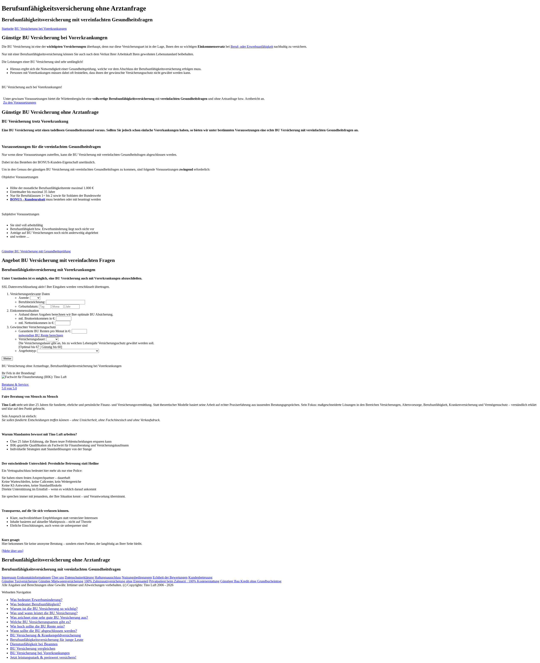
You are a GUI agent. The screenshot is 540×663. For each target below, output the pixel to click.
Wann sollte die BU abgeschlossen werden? (43, 631)
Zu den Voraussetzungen (19, 102)
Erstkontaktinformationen (34, 577)
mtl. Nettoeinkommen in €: (36, 323)
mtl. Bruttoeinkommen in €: (37, 318)
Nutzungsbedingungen (137, 577)
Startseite (8, 28)
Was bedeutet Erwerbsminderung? (36, 600)
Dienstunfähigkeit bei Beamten (34, 644)
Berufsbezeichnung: (32, 302)
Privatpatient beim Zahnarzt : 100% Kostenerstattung (184, 581)
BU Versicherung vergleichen (32, 648)
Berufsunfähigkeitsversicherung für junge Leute (46, 639)
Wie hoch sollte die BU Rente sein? (37, 626)
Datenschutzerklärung (79, 577)
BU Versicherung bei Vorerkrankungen (41, 28)
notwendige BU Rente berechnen (41, 335)
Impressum (9, 577)
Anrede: (24, 298)
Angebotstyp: (27, 351)
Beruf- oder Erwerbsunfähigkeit (252, 46)
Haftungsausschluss (108, 577)
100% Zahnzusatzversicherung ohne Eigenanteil (116, 581)
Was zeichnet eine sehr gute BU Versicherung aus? (49, 617)
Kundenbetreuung (200, 577)
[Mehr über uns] (12, 551)
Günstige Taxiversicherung (20, 581)
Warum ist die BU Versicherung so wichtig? (44, 608)
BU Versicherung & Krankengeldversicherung (45, 635)
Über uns (58, 577)
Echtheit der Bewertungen (170, 577)
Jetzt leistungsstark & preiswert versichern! (43, 657)
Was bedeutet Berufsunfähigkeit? (35, 604)
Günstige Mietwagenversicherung (60, 581)
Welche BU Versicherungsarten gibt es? (40, 622)
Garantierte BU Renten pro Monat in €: (45, 331)
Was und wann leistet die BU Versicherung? (44, 613)
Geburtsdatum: (28, 306)
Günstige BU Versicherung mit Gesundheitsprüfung (36, 251)
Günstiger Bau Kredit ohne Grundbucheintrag (250, 581)
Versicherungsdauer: (32, 339)
